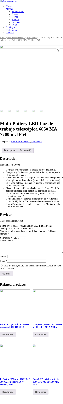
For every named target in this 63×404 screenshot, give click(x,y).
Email (3, 261)
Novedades (32, 37)
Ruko (14, 24)
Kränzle (15, 19)
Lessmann (16, 22)
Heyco (15, 17)
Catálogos (10, 27)
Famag (15, 14)
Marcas (9, 9)
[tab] (10, 150)
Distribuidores (12, 30)
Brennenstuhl (18, 11)
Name (3, 256)
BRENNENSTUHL (16, 37)
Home (9, 6)
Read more (7, 334)
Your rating (6, 238)
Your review (6, 240)
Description (10, 150)
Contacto (10, 32)
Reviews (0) (25, 150)
